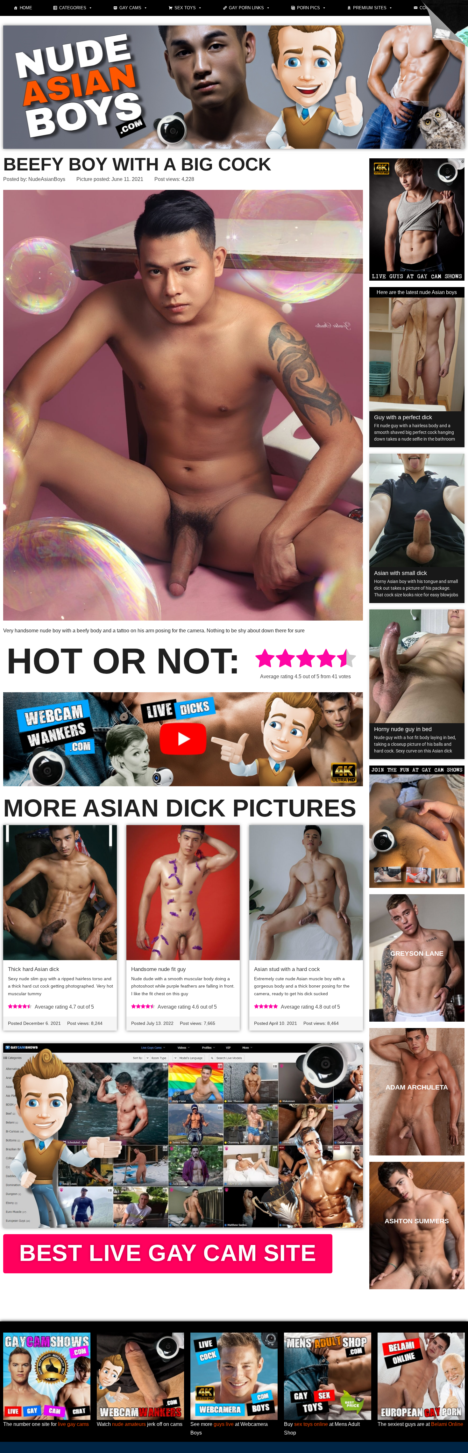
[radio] (264, 659)
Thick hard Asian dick (33, 969)
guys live (224, 1424)
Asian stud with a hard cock (287, 969)
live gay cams (73, 1424)
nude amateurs (129, 1424)
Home (26, 7)
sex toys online (311, 1424)
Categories (72, 7)
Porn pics (308, 7)
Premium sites (369, 7)
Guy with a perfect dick (403, 417)
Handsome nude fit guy (158, 969)
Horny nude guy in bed (403, 729)
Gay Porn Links (246, 7)
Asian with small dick (400, 573)
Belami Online (447, 1424)
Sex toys (185, 7)
